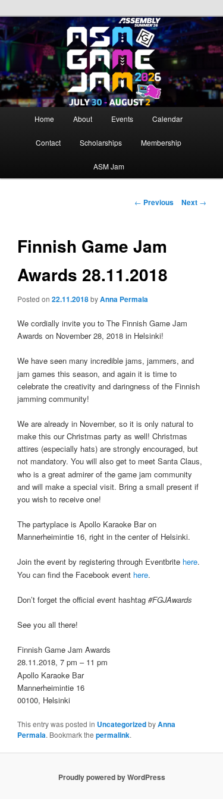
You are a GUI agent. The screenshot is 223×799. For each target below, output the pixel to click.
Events (122, 119)
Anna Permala (124, 299)
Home (44, 119)
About (82, 119)
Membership (161, 142)
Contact (48, 142)
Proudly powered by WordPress (111, 777)
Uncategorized (121, 724)
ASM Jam (108, 166)
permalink (113, 734)
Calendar (167, 119)
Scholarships (101, 142)
